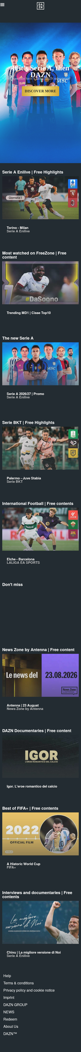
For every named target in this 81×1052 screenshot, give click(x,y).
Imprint (8, 997)
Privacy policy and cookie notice (29, 990)
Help (7, 975)
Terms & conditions (18, 982)
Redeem (10, 1019)
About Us (10, 1026)
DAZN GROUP (15, 1004)
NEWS (8, 1011)
